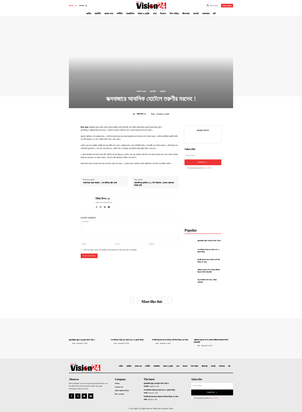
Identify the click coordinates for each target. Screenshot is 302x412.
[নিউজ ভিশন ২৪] (86, 202)
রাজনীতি (128, 366)
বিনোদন (185, 366)
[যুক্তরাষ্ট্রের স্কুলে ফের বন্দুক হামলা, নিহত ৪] (190, 240)
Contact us (119, 387)
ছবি (229, 366)
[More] (213, 136)
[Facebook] (192, 136)
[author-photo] (70, 343)
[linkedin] (105, 206)
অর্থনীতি (147, 366)
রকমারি (213, 366)
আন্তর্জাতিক (156, 366)
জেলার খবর (138, 366)
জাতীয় (121, 366)
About (117, 383)
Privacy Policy (207, 168)
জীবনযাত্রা (205, 366)
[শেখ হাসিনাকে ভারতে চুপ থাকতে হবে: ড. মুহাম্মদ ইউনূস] (190, 251)
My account (119, 394)
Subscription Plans (122, 390)
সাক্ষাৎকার (222, 366)
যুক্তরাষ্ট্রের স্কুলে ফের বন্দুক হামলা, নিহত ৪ (209, 240)
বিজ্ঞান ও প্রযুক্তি (168, 366)
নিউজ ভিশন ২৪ (141, 114)
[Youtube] (90, 396)
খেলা (177, 366)
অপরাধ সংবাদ (141, 91)
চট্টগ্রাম (163, 91)
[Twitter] (197, 136)
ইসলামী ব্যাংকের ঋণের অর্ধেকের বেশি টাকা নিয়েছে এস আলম (170, 340)
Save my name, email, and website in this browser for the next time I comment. (110, 250)
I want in (201, 162)
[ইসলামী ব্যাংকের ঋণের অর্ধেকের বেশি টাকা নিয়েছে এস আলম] (190, 261)
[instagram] (100, 206)
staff (73, 343)
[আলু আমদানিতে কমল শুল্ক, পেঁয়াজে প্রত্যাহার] (190, 281)
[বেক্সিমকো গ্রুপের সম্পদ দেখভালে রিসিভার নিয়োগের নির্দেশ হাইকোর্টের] (190, 271)
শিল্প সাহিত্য (194, 366)
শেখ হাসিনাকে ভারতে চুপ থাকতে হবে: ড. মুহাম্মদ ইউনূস (127, 340)
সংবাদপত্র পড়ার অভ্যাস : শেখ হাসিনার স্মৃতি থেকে (100, 182)
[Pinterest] (202, 136)
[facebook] (96, 206)
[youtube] (109, 206)
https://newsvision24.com (104, 202)
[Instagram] (77, 396)
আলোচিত (153, 91)
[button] (83, 5)
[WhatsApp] (208, 136)
